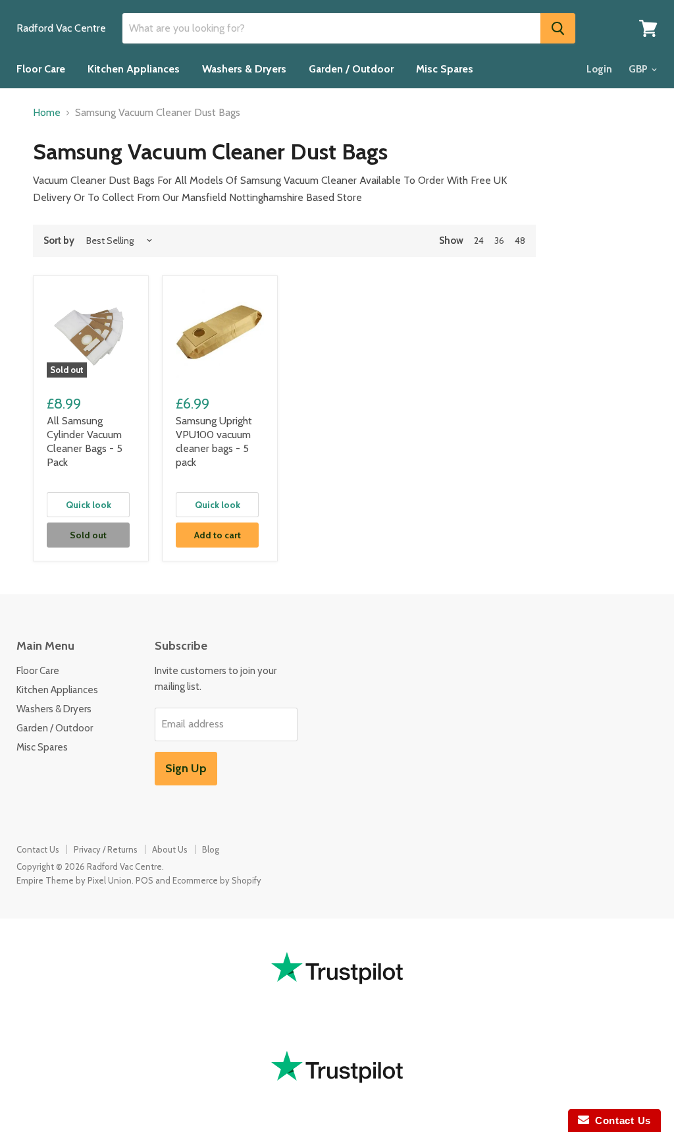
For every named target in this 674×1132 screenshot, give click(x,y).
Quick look (88, 505)
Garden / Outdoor (351, 69)
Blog (210, 849)
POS (144, 880)
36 (499, 240)
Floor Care (40, 69)
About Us (170, 849)
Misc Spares (444, 69)
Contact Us (37, 849)
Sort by (58, 240)
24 (479, 240)
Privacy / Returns (106, 849)
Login (599, 69)
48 (520, 240)
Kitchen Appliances (134, 69)
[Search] (557, 28)
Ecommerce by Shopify (216, 880)
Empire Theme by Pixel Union (74, 880)
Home (47, 113)
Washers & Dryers (244, 69)
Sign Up (186, 768)
